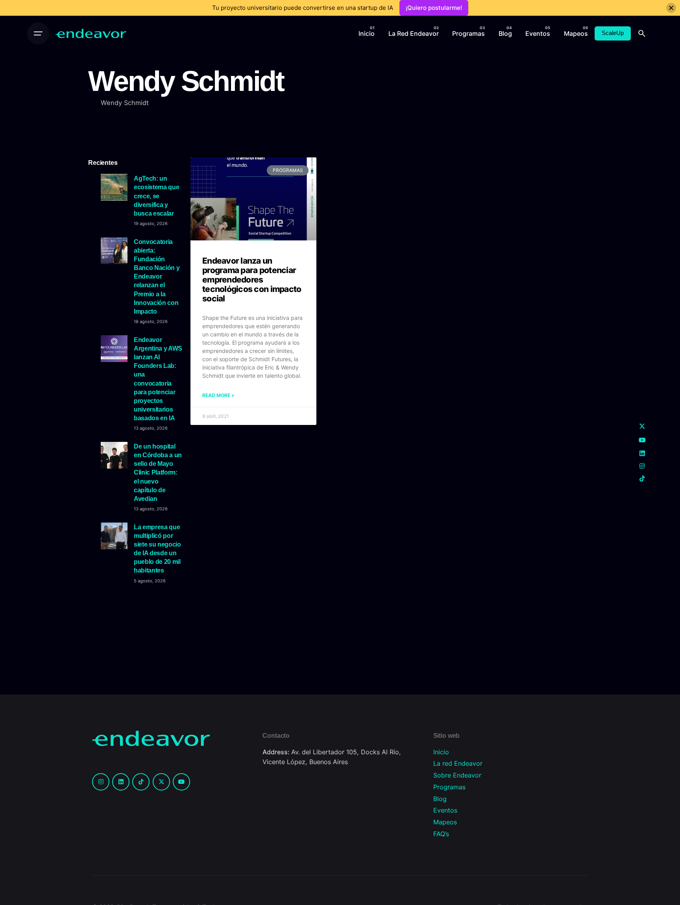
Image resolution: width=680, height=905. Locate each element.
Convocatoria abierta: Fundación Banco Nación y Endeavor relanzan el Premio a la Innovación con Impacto (156, 276)
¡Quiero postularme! (434, 7)
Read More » (218, 395)
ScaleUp (613, 33)
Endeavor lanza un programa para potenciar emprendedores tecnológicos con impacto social (251, 280)
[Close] (671, 8)
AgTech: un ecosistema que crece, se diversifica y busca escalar (156, 196)
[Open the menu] (38, 33)
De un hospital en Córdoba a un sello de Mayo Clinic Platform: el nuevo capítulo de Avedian (158, 472)
